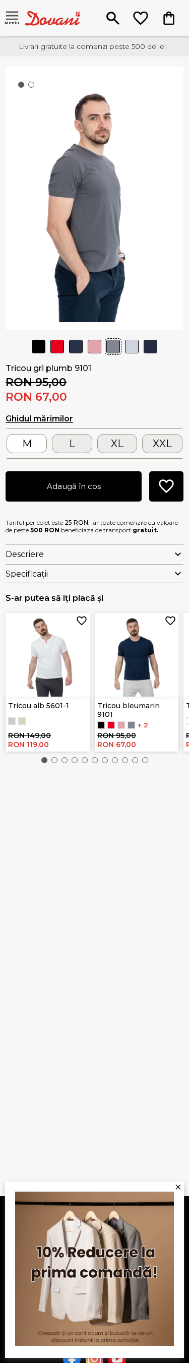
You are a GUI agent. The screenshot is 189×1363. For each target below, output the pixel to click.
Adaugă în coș (74, 486)
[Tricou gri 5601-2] (12, 721)
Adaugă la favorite (82, 621)
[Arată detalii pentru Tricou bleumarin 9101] (137, 655)
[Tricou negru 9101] (101, 725)
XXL (162, 444)
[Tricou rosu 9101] (111, 725)
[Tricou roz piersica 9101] (121, 725)
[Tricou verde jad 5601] (22, 721)
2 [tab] (33, 87)
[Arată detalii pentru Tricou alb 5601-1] (48, 655)
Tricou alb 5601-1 (38, 705)
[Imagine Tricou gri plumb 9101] (94, 197)
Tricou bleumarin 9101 (128, 710)
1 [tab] (23, 87)
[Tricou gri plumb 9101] (131, 725)
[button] (44, 760)
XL (117, 444)
